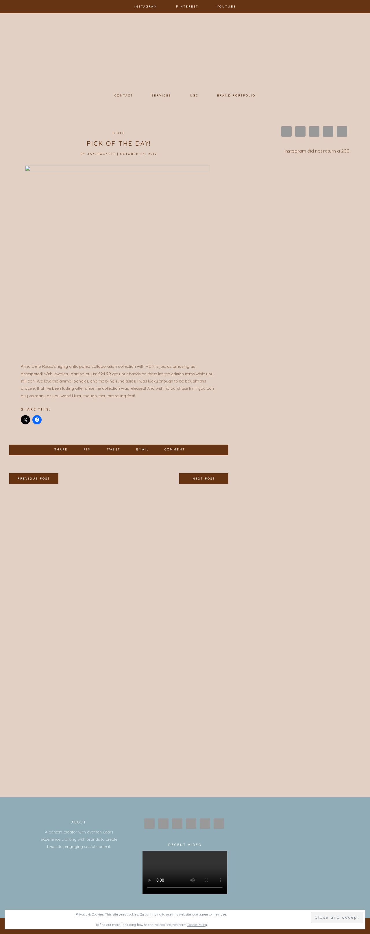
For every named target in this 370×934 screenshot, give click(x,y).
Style (119, 133)
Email (142, 449)
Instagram (145, 6)
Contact (123, 95)
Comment (174, 449)
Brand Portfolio (236, 95)
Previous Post (34, 478)
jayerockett (101, 153)
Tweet (113, 449)
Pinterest (187, 6)
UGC (194, 95)
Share (61, 449)
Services (161, 95)
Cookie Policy (197, 924)
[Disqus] (118, 558)
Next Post (204, 478)
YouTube (226, 6)
